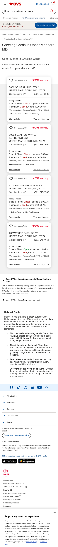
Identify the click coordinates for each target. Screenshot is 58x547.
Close (53, 512)
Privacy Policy (31, 542)
